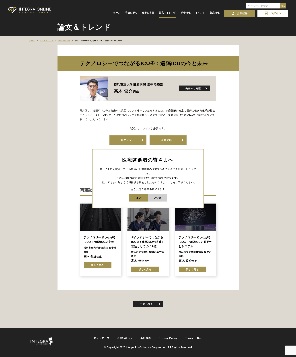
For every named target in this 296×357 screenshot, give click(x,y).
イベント (200, 12)
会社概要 (145, 338)
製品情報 (215, 12)
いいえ (158, 197)
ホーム (117, 12)
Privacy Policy (168, 338)
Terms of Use (193, 338)
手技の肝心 (131, 12)
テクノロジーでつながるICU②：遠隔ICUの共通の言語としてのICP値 (148, 242)
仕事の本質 (148, 12)
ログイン (276, 13)
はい (138, 197)
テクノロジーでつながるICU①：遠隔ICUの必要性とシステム (195, 242)
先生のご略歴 (193, 88)
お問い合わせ (125, 338)
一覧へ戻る (146, 303)
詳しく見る (97, 265)
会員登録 (242, 13)
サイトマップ (101, 338)
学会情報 (186, 12)
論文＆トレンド (167, 12)
